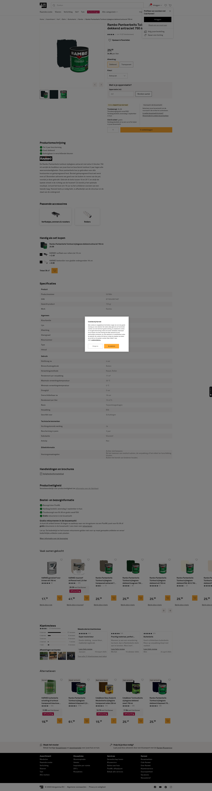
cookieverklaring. (96, 340)
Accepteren (111, 346)
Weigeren (95, 346)
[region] (107, 334)
